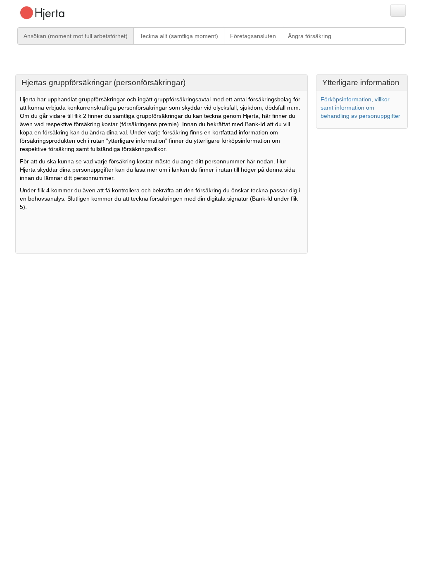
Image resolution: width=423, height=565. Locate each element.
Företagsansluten (253, 36)
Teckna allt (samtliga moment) (179, 36)
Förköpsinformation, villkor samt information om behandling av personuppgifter (360, 107)
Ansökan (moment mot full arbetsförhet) (76, 36)
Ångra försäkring (309, 36)
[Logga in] (398, 10)
